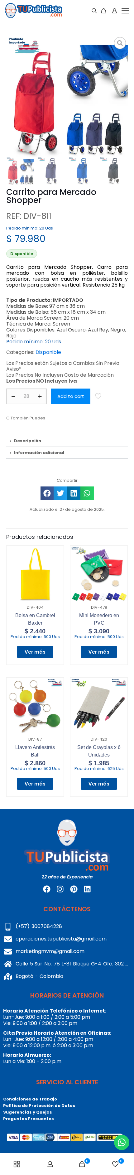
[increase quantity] (39, 396)
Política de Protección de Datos (39, 1106)
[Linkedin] (87, 889)
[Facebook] (47, 889)
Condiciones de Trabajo (30, 1099)
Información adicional (39, 453)
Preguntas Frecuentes (28, 1119)
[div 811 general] (67, 96)
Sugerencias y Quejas (27, 1112)
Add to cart (70, 396)
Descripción (27, 441)
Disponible (48, 352)
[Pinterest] (74, 889)
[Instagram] (60, 889)
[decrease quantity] (13, 396)
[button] (67, 441)
